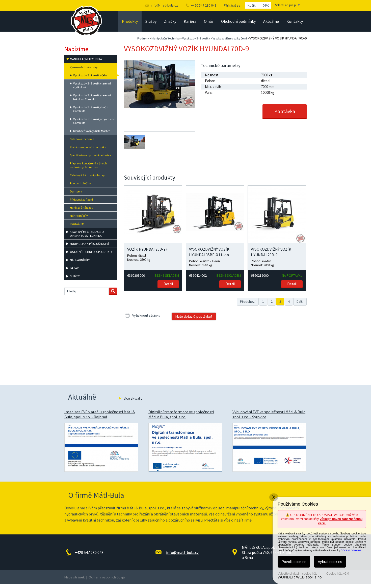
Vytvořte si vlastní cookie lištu (297, 573)
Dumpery (76, 191)
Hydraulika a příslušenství (89, 244)
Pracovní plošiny (80, 183)
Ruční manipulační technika (88, 147)
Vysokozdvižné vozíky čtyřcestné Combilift (94, 121)
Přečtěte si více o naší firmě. (228, 520)
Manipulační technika (165, 38)
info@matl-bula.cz (164, 5)
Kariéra (190, 21)
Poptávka (284, 111)
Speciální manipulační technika (90, 155)
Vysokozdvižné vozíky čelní (230, 38)
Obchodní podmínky (238, 21)
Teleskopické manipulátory (87, 175)
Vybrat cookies (330, 561)
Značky (170, 21)
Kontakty (294, 21)
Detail (168, 284)
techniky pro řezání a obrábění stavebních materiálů (162, 513)
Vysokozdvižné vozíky (196, 38)
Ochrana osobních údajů (107, 577)
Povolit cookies (293, 561)
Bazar (74, 268)
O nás (209, 21)
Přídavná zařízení (81, 199)
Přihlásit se (232, 5)
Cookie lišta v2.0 (337, 573)
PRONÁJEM (77, 224)
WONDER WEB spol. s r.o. (300, 577)
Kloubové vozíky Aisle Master (91, 131)
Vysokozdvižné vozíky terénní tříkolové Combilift (92, 97)
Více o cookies (351, 550)
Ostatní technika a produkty (91, 252)
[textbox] (86, 291)
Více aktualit (133, 398)
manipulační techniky (244, 507)
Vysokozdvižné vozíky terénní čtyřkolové (92, 85)
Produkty (130, 21)
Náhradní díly (79, 216)
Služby (150, 21)
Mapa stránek (74, 577)
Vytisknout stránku (146, 315)
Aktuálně (271, 21)
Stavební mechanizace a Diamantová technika (87, 233)
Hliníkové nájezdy (81, 207)
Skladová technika (82, 139)
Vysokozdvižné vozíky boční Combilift (90, 109)
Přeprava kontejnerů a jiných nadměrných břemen (88, 165)
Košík (258, 5)
